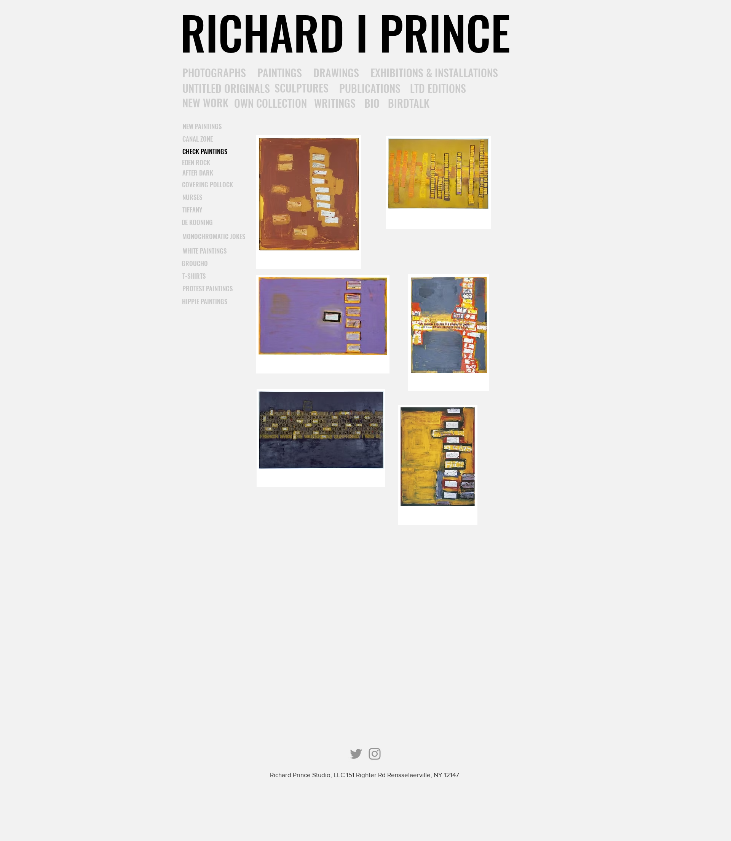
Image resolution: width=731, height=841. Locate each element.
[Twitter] (356, 754)
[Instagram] (375, 754)
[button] (194, 276)
